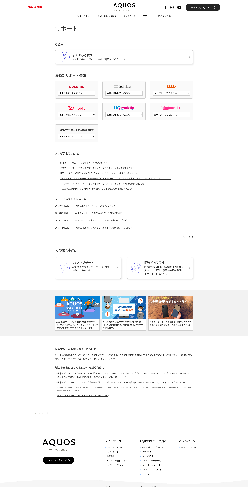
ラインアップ (83, 15)
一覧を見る (185, 236)
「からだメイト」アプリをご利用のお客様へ (95, 205)
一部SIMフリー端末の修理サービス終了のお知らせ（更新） (102, 220)
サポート (147, 15)
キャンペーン (129, 15)
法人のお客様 (164, 15)
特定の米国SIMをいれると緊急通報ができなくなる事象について (104, 227)
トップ (37, 413)
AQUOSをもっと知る (106, 15)
